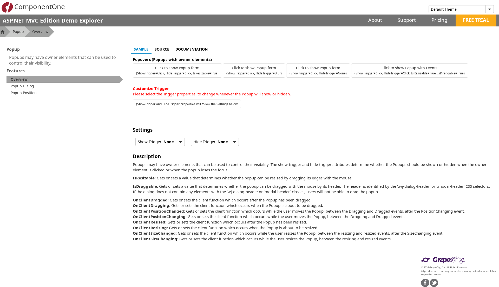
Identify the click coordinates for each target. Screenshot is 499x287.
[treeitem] (64, 79)
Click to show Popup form (177, 70)
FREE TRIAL (476, 20)
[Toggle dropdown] (489, 9)
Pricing (439, 20)
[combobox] (457, 9)
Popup (18, 31)
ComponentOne (39, 6)
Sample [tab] (141, 49)
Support (407, 20)
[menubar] (160, 142)
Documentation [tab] (191, 49)
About (375, 20)
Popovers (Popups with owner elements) (172, 59)
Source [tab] (162, 49)
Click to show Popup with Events (409, 70)
